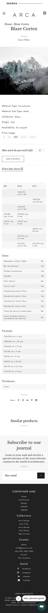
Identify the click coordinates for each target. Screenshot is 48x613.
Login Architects (24, 593)
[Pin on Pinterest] (31, 400)
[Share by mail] (36, 400)
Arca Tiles (24, 40)
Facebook (26, 569)
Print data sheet (11, 169)
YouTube (26, 580)
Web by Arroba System (31, 605)
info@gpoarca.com (24, 548)
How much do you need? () (17, 150)
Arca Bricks (24, 530)
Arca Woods (24, 527)
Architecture (24, 500)
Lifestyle (24, 506)
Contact (24, 554)
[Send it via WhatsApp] (23, 400)
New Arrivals (24, 534)
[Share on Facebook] (18, 400)
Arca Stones (24, 520)
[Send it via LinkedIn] (27, 400)
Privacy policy (13, 605)
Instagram (26, 572)
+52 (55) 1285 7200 (24, 551)
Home (8, 24)
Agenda (24, 510)
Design (24, 503)
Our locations (24, 558)
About (24, 544)
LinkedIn (26, 576)
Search (12, 3)
